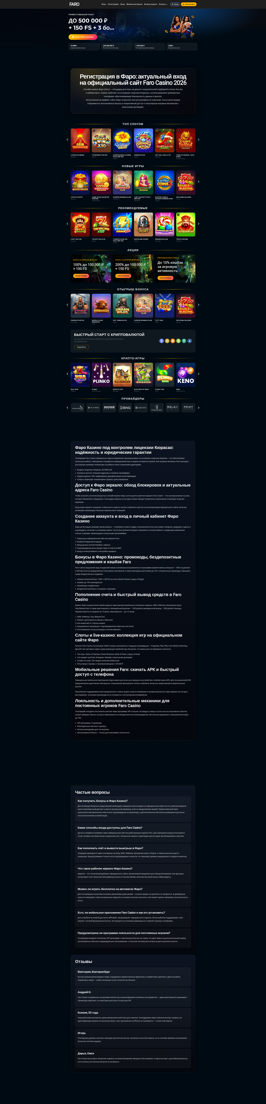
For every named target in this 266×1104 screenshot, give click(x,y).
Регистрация (113, 4)
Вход (122, 4)
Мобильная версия (134, 4)
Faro (74, 4)
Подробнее (81, 347)
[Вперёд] (198, 139)
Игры (104, 4)
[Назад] (67, 139)
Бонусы (162, 4)
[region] (133, 144)
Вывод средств (150, 4)
